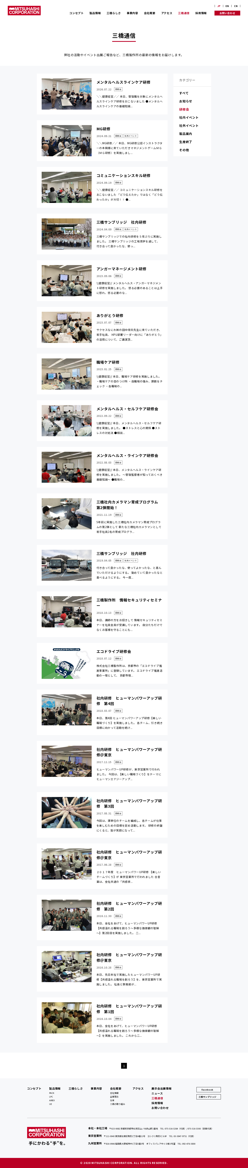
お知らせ (185, 101)
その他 (184, 150)
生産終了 (185, 141)
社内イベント (189, 117)
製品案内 (185, 133)
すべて (184, 93)
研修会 (184, 109)
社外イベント (189, 125)
